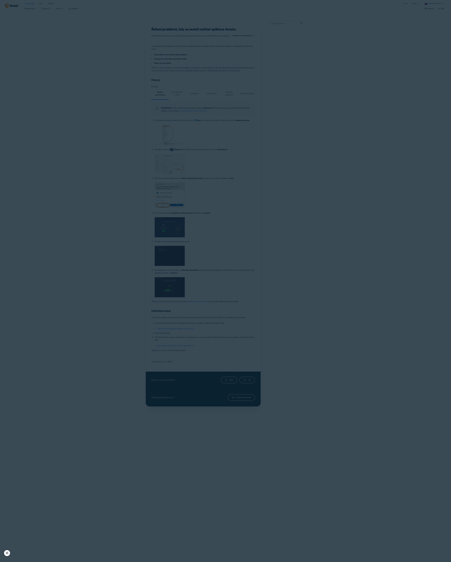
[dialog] (225, 281)
